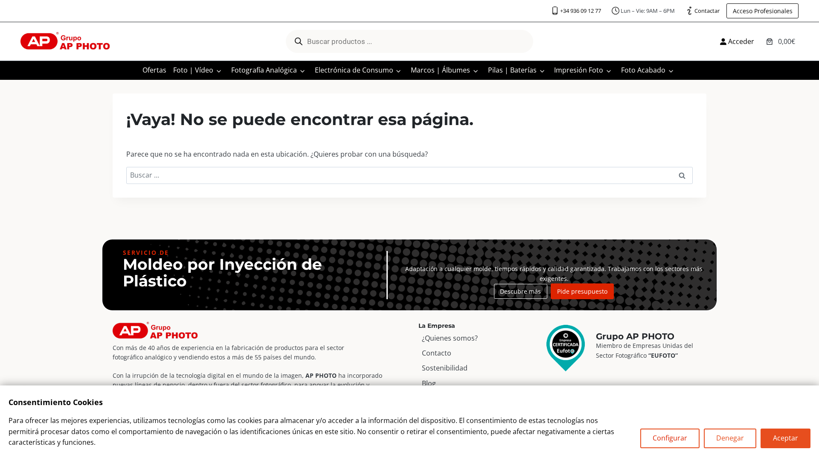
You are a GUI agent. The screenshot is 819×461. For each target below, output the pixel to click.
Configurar (670, 438)
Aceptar (785, 438)
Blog (429, 383)
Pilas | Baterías (512, 70)
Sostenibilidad (445, 368)
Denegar (730, 438)
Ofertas (154, 70)
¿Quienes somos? (450, 338)
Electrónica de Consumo (354, 70)
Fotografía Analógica (264, 70)
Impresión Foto (578, 70)
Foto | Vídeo (193, 70)
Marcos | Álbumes (440, 70)
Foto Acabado (643, 70)
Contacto (436, 353)
